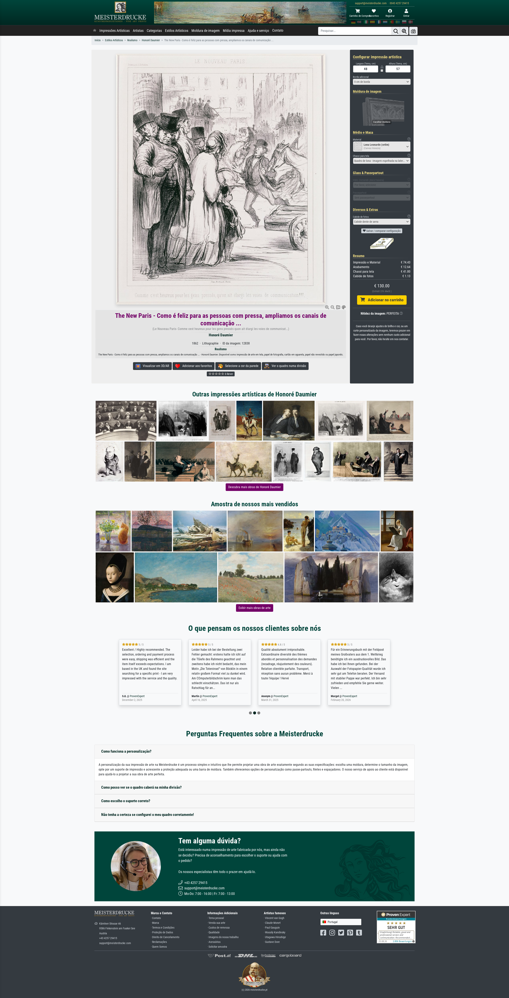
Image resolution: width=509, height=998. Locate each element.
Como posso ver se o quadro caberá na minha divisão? (141, 787)
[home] (94, 30)
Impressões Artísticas (114, 31)
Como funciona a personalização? (126, 751)
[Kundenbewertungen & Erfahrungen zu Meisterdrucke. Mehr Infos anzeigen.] (396, 927)
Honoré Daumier (151, 40)
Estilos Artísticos (176, 31)
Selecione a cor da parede (240, 366)
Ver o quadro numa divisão (287, 366)
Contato (277, 30)
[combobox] (382, 82)
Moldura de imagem (205, 31)
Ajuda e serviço (258, 31)
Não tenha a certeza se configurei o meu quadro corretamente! (147, 814)
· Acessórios (214, 942)
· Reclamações (159, 942)
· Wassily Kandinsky (274, 932)
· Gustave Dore (272, 942)
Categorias (154, 31)
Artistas (138, 31)
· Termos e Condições (162, 927)
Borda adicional (361, 76)
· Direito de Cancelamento (165, 937)
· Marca (155, 923)
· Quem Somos (159, 946)
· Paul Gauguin (272, 927)
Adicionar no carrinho (384, 300)
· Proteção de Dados (162, 932)
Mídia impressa (234, 31)
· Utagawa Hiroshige (275, 937)
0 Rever (228, 374)
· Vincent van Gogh (274, 918)
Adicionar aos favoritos (196, 366)
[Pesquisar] (396, 31)
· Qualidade (213, 932)
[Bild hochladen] (413, 31)
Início (98, 40)
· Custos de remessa (218, 927)
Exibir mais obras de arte (255, 608)
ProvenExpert (143, 696)
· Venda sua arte (216, 923)
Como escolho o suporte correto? (125, 801)
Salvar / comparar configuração (383, 230)
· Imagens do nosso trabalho (223, 937)
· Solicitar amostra (217, 946)
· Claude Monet (272, 923)
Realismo (132, 40)
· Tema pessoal (215, 918)
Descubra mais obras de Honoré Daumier (254, 487)
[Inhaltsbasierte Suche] (404, 31)
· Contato (156, 918)
